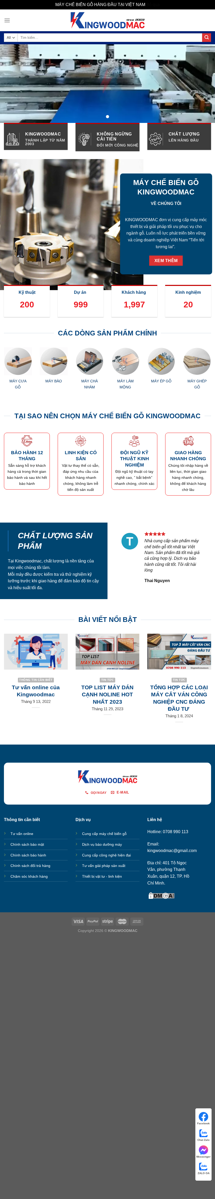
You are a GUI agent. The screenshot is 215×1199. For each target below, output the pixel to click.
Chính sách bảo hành (28, 855)
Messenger (203, 1156)
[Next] (204, 375)
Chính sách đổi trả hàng (30, 866)
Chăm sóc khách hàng (29, 876)
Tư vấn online (21, 834)
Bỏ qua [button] (153, 4)
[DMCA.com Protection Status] (161, 895)
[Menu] (7, 20)
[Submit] (206, 37)
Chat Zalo (203, 1139)
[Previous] (11, 375)
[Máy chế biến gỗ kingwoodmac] (108, 20)
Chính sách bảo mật (27, 844)
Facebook (203, 1123)
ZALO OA (203, 1173)
